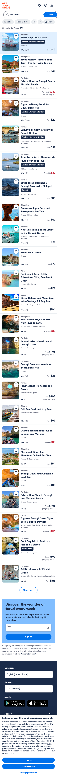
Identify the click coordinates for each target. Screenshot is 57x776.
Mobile (7, 697)
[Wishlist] (40, 5)
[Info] (21, 28)
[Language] (45, 5)
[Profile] (52, 5)
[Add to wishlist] (16, 36)
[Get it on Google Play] (14, 704)
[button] (28, 43)
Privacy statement (28, 654)
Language (9, 668)
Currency (9, 682)
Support (8, 714)
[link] (28, 43)
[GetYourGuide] (6, 5)
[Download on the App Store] (37, 704)
